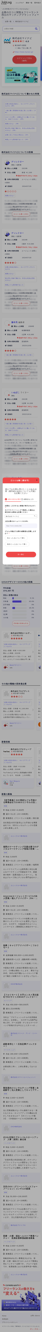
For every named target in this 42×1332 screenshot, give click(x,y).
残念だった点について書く (17, 544)
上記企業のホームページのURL (16, 521)
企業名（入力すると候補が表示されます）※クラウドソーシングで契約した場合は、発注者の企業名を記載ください (20, 509)
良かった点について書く (16, 538)
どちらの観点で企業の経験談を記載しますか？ (20, 532)
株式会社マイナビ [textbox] (12, 516)
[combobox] (21, 516)
